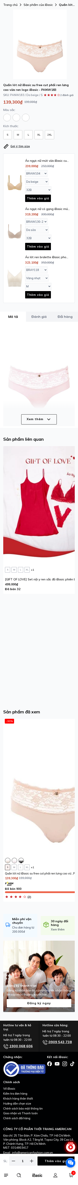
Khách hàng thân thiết (18, 1098)
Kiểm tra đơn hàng (15, 1093)
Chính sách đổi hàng (16, 1118)
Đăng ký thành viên (22, 986)
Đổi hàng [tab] (65, 316)
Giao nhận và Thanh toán (20, 1113)
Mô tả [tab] (13, 316)
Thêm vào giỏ (56, 1161)
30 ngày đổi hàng (59, 923)
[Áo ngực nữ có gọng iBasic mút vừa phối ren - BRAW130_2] (14, 229)
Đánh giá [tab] (39, 316)
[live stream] (70, 1149)
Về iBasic (9, 1088)
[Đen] (25, 117)
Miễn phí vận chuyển (21, 921)
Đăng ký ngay (39, 1003)
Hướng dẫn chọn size (17, 1103)
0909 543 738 (60, 1042)
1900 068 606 (20, 1046)
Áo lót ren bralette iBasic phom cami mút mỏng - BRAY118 (47, 257)
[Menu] (6, 1175)
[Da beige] (7, 117)
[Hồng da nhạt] (16, 117)
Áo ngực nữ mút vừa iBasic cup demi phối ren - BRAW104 (47, 161)
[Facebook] (49, 1063)
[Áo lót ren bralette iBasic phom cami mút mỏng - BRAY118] (14, 277)
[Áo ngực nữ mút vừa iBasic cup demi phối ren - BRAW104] (14, 181)
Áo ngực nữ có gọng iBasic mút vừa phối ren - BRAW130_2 (47, 209)
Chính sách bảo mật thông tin (23, 1108)
